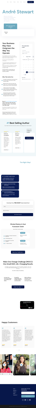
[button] (26, 52)
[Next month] (33, 57)
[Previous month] (23, 57)
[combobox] (28, 79)
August (27, 56)
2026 (29, 56)
